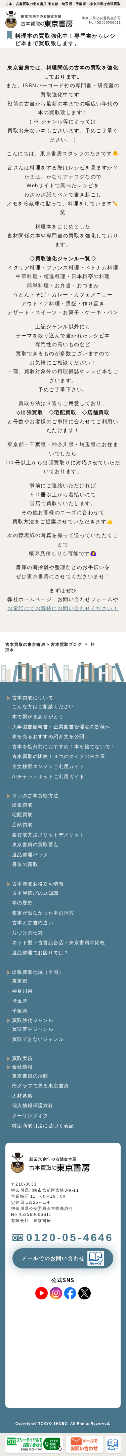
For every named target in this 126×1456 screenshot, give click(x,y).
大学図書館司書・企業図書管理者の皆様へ (61, 726)
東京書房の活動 (30, 1076)
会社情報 (22, 1066)
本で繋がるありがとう (38, 716)
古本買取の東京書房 (25, 644)
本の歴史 (22, 902)
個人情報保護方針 (32, 1105)
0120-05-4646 (70, 1237)
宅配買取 (22, 814)
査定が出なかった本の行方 (43, 913)
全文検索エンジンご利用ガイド (48, 766)
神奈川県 (22, 991)
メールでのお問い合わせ (53, 1258)
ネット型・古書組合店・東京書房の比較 (58, 942)
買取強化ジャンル (32, 1020)
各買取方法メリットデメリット (48, 834)
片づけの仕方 (27, 932)
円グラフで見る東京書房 (40, 1085)
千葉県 (20, 1011)
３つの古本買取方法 (35, 795)
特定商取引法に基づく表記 (43, 1125)
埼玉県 (20, 1000)
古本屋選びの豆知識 (35, 893)
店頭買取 (22, 824)
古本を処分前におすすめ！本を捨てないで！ (64, 746)
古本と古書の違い (32, 922)
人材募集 (22, 1095)
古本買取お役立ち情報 (38, 884)
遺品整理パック (30, 854)
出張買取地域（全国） (38, 972)
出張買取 (22, 804)
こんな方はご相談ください (43, 706)
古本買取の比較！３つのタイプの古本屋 (58, 756)
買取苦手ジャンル (32, 1029)
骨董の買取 (25, 864)
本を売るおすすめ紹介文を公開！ (51, 736)
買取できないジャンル (38, 1039)
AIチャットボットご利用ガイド (48, 776)
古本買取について (32, 697)
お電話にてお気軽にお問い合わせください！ (62, 608)
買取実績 (22, 1058)
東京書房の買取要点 (35, 844)
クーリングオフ (30, 1115)
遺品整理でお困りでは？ (40, 952)
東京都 (20, 981)
